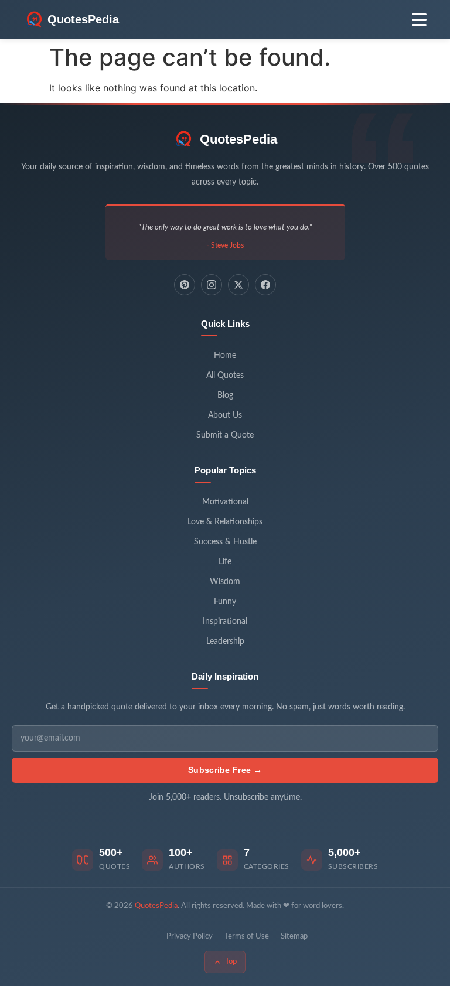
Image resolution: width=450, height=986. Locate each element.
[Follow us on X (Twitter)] (238, 284)
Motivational (225, 502)
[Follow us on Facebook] (265, 284)
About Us (225, 415)
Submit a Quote (225, 435)
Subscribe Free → (225, 770)
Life (225, 562)
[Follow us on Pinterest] (184, 284)
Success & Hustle (225, 542)
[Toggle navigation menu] (419, 19)
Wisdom (225, 582)
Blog (225, 395)
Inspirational (225, 621)
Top (231, 961)
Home (225, 356)
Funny (225, 602)
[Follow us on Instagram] (211, 284)
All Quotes (225, 375)
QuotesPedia (238, 139)
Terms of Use (246, 936)
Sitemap (294, 936)
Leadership (225, 641)
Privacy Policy (189, 936)
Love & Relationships (225, 522)
